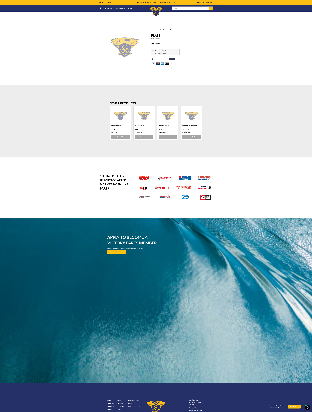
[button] (307, 407)
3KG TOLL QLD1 (139, 126)
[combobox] (190, 8)
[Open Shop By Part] (125, 8)
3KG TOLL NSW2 (164, 126)
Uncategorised (158, 29)
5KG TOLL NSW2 (116, 126)
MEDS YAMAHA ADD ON (189, 126)
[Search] (211, 8)
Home (152, 29)
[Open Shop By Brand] (113, 8)
